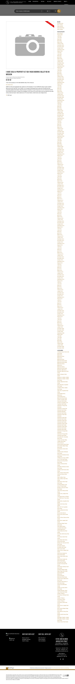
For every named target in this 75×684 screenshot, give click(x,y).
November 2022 (60, 97)
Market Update (57, 1)
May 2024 (59, 72)
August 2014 (60, 245)
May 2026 (59, 39)
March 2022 (59, 109)
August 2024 (60, 67)
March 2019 (59, 163)
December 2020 (60, 131)
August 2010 (60, 316)
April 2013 (59, 268)
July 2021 (59, 121)
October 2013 (60, 259)
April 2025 (59, 57)
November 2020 (60, 133)
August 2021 (60, 119)
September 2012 (60, 279)
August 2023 (60, 84)
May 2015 (59, 231)
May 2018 (59, 178)
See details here (9, 84)
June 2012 (59, 283)
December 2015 (60, 221)
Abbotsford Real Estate (62, 362)
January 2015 (60, 237)
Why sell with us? (42, 637)
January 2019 (60, 166)
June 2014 (59, 248)
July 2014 (59, 246)
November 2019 (60, 151)
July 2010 (59, 318)
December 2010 (60, 310)
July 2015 (59, 228)
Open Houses (60, 26)
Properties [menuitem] (35, 1)
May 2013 (59, 267)
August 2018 (60, 173)
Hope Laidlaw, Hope (61, 477)
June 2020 (59, 140)
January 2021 (60, 130)
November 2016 (60, 204)
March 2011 (59, 306)
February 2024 (60, 76)
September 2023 (60, 82)
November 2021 (60, 115)
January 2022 (60, 112)
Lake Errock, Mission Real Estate (15, 78)
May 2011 (59, 303)
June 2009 (59, 337)
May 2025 (59, 55)
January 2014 (60, 255)
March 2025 (59, 58)
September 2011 (60, 297)
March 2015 (59, 234)
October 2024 (60, 64)
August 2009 (60, 334)
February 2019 (60, 164)
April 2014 (59, 251)
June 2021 (59, 122)
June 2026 (59, 37)
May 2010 (59, 321)
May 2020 (59, 142)
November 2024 (60, 63)
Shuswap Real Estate (61, 562)
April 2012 (59, 286)
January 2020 (60, 148)
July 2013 (59, 264)
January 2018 (60, 183)
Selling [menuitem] (49, 1)
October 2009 (60, 331)
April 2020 (59, 143)
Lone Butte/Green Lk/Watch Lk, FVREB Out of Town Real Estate (63, 498)
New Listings (60, 24)
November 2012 (60, 276)
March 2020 (59, 145)
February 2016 (60, 218)
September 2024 (60, 66)
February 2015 (60, 236)
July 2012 (59, 282)
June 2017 (59, 194)
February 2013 (60, 271)
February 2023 (60, 92)
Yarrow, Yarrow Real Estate (62, 621)
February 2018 (60, 182)
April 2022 (59, 107)
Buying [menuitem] (42, 1)
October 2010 (60, 313)
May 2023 (59, 88)
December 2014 (60, 239)
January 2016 (60, 219)
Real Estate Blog (60, 27)
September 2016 (60, 207)
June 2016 (59, 212)
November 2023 (60, 79)
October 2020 (60, 134)
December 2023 (60, 78)
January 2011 (60, 309)
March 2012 (59, 288)
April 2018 (59, 179)
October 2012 (60, 277)
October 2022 (60, 98)
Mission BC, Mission (61, 513)
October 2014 (60, 242)
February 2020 (60, 146)
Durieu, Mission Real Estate (63, 444)
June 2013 (59, 266)
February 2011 (60, 307)
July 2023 (59, 85)
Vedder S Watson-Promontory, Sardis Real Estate (62, 602)
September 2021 (60, 118)
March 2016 (59, 216)
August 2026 (60, 34)
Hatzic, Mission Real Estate (63, 472)
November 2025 (60, 46)
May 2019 (59, 160)
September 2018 (60, 172)
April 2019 (59, 161)
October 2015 (60, 224)
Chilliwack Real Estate (61, 429)
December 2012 (60, 274)
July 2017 (59, 192)
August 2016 (60, 209)
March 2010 (59, 324)
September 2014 (60, 243)
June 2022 (59, 104)
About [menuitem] (65, 1)
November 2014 (60, 240)
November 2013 (60, 258)
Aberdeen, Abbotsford (61, 369)
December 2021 (60, 113)
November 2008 (60, 348)
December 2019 (60, 149)
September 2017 (60, 189)
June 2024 (59, 70)
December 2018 (60, 167)
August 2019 (60, 155)
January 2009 (60, 345)
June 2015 (59, 230)
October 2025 (60, 48)
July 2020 (59, 139)
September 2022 (60, 100)
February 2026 (60, 43)
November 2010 (60, 312)
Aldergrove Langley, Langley (63, 377)
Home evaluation (41, 639)
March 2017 (59, 198)
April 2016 (59, 215)
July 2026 (59, 36)
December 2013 (60, 257)
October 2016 (60, 206)
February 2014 (60, 254)
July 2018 (59, 175)
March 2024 (59, 75)
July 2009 (59, 336)
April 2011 (59, 304)
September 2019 (60, 154)
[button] (60, 659)
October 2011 (60, 295)
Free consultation (42, 640)
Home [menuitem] (29, 1)
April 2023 (59, 90)
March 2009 (59, 342)
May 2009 (59, 339)
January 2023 (60, 94)
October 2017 (60, 188)
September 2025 (60, 49)
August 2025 (60, 51)
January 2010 (60, 327)
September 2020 (60, 136)
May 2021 (59, 124)
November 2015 (60, 222)
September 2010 (60, 315)
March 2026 (59, 42)
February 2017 (60, 200)
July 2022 (59, 103)
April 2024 (59, 73)
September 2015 (60, 225)
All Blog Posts (60, 23)
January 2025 (60, 61)
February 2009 (60, 343)
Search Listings (25, 640)
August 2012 (60, 280)
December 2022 (60, 95)
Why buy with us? (25, 637)
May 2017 (59, 195)
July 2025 (59, 52)
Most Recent (60, 33)
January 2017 (60, 201)
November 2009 (60, 330)
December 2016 (60, 203)
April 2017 (59, 197)
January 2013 (60, 273)
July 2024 (59, 69)
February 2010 (60, 325)
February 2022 (60, 110)
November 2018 (60, 169)
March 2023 (59, 91)
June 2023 (59, 87)
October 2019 (60, 152)
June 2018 (59, 176)
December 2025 (60, 45)
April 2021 (59, 125)
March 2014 (59, 252)
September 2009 (60, 333)
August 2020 (60, 137)
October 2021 (60, 116)
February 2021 (60, 128)
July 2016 (59, 210)
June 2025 (59, 54)
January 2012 (60, 291)
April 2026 (59, 40)
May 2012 (59, 285)
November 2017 (60, 186)
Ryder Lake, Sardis (61, 548)
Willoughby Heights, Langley (63, 617)
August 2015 (60, 227)
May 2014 (59, 249)
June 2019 (59, 158)
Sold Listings (60, 29)
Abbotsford (59, 354)
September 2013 (60, 261)
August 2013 (60, 263)
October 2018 (60, 170)
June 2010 (59, 319)
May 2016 (59, 213)
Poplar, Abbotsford (61, 529)
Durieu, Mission (60, 442)
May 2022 (59, 106)
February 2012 (60, 289)
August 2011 (60, 298)
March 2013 (59, 270)
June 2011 (59, 301)
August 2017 (60, 191)
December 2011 (60, 292)
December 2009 (60, 328)
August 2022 (60, 101)
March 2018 (59, 180)
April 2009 (59, 340)
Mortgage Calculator (26, 639)
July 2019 (59, 157)
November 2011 (60, 294)
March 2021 (59, 127)
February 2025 (60, 60)
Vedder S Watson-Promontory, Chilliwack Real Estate (63, 595)
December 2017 (60, 185)
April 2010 (59, 322)
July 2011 (59, 300)
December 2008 (60, 346)
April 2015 (59, 233)
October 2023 (60, 81)
